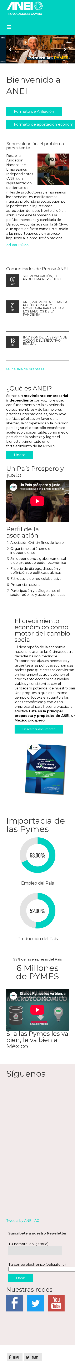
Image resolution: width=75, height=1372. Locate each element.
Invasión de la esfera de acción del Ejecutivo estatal (45, 341)
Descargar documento (38, 729)
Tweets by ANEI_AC (22, 1221)
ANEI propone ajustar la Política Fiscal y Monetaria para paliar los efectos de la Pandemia (45, 308)
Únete (19, 455)
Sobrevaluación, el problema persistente (43, 277)
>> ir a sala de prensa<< (25, 369)
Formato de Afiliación (34, 111)
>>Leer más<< (17, 245)
